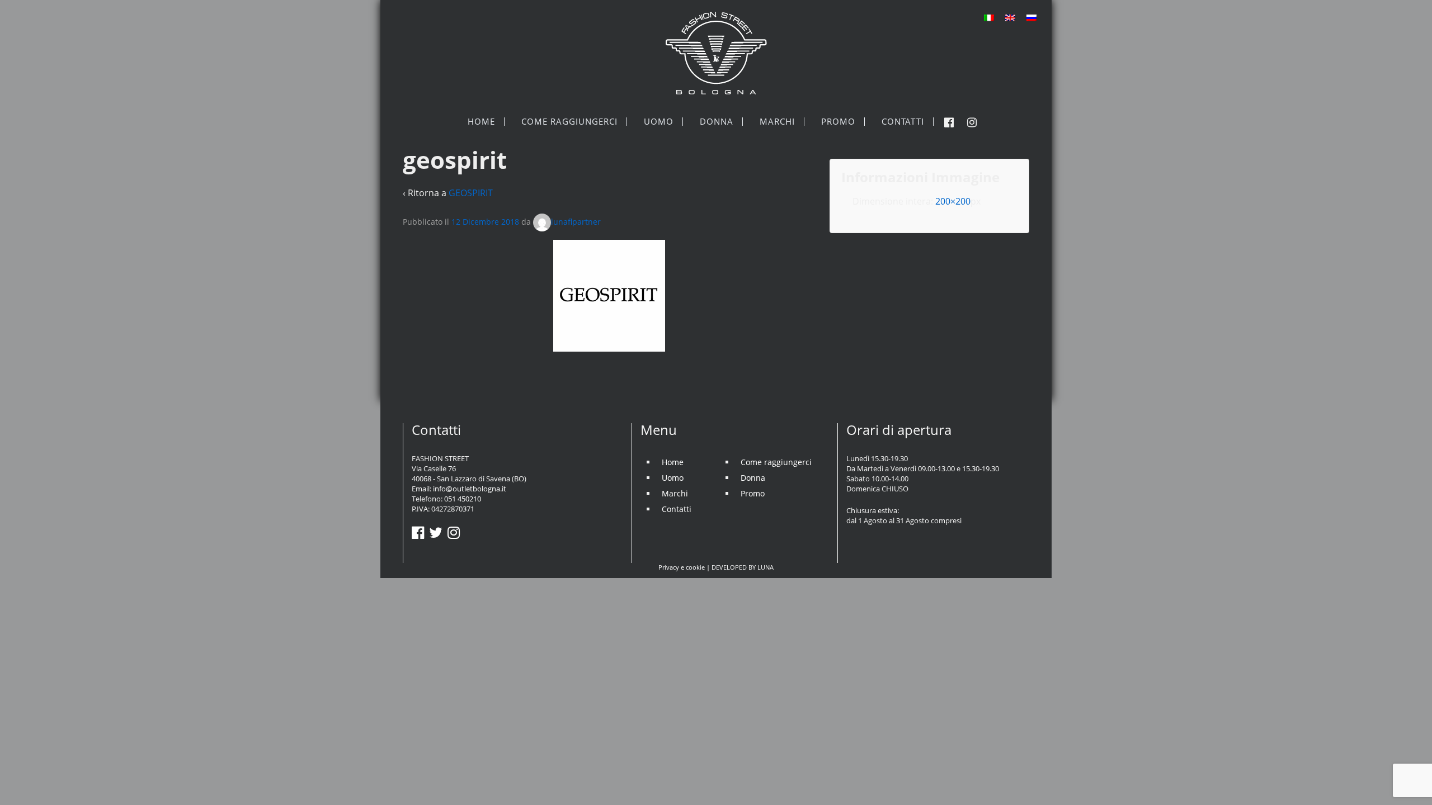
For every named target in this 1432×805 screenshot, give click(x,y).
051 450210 (462, 499)
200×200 (953, 201)
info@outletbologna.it (469, 489)
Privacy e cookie (681, 567)
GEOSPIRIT (471, 193)
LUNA (765, 567)
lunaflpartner (576, 221)
